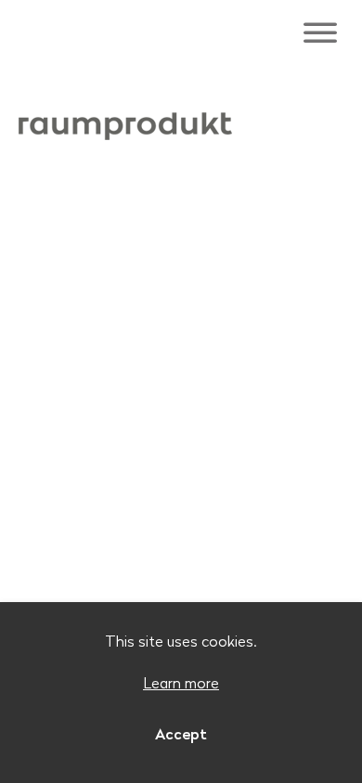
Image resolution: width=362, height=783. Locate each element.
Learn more (181, 683)
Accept (181, 734)
